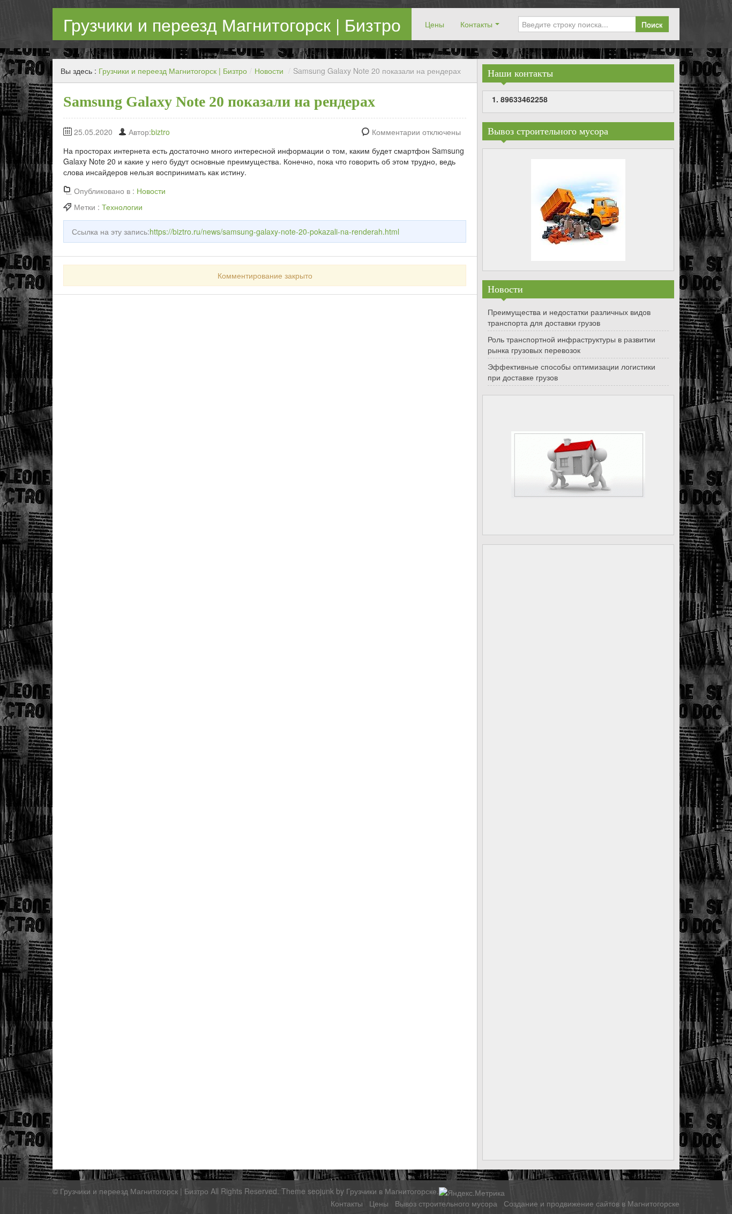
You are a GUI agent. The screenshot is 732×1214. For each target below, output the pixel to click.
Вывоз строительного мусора (446, 1203)
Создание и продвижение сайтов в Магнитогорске (591, 1203)
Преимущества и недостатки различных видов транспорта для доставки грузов (569, 317)
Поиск (651, 24)
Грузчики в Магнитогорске (391, 1191)
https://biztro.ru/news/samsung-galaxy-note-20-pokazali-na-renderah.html (274, 231)
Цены (434, 24)
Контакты (476, 24)
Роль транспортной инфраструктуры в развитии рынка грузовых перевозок (571, 344)
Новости (269, 70)
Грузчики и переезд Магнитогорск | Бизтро (232, 24)
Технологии (122, 206)
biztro (160, 131)
